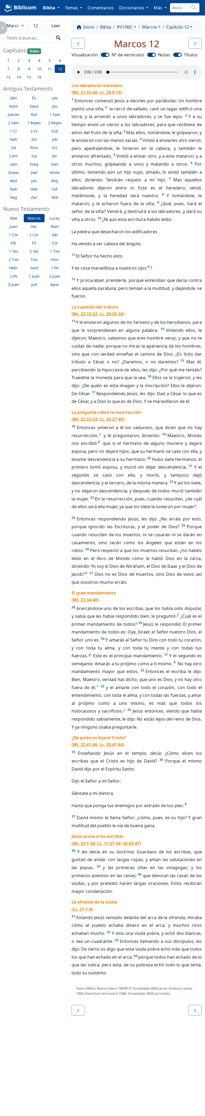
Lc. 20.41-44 (111, 744)
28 (73, 607)
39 (98, 866)
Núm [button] (13, 106)
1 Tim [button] (55, 251)
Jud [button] (34, 284)
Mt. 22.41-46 (85, 744)
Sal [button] (13, 147)
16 (149, 376)
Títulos (191, 55)
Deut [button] (34, 106)
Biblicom (24, 7)
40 (139, 874)
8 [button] (19, 68)
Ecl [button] (54, 147)
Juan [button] (14, 226)
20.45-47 (131, 843)
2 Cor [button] (34, 234)
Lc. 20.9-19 (110, 92)
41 (73, 916)
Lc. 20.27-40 (111, 419)
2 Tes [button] (34, 251)
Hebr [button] (13, 267)
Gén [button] (13, 97)
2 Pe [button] (13, 276)
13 (73, 321)
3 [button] (29, 60)
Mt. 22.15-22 (85, 314)
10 (99, 218)
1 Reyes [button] (34, 122)
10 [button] (39, 68)
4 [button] (39, 60)
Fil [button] (34, 243)
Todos (34, 51)
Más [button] (158, 8)
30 (103, 638)
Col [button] (55, 243)
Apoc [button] (54, 284)
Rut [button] (34, 114)
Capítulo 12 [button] (177, 27)
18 (73, 426)
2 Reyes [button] (55, 122)
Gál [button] (55, 234)
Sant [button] (34, 267)
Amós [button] (55, 172)
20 (149, 458)
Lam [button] (13, 164)
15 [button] (29, 77)
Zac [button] (34, 197)
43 (117, 940)
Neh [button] (13, 139)
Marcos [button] (34, 218)
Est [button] (34, 139)
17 (93, 392)
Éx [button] (34, 97)
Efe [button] (13, 243)
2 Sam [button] (13, 122)
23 (92, 497)
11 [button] (50, 68)
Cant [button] (13, 155)
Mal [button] (55, 197)
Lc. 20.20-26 (111, 314)
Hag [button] (13, 197)
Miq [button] (54, 180)
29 (140, 623)
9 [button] (29, 68)
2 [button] (19, 60)
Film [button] (54, 259)
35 (73, 752)
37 (73, 816)
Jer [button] (54, 155)
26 (87, 549)
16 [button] (39, 77)
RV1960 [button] (125, 27)
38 (73, 850)
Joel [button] (34, 172)
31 (166, 654)
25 (183, 525)
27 (91, 573)
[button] (78, 43)
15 (182, 360)
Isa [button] (34, 155)
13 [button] (8, 77)
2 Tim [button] (13, 259)
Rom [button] (55, 226)
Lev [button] (55, 97)
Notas (164, 55)
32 (142, 670)
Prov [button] (34, 147)
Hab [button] (34, 189)
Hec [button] (34, 226)
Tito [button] (34, 259)
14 (162, 329)
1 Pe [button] (54, 267)
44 (135, 956)
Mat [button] (13, 218)
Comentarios (101, 8)
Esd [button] (55, 131)
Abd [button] (13, 180)
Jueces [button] (13, 114)
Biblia (105, 27)
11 (73, 254)
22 (171, 481)
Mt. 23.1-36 (84, 843)
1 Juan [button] (34, 276)
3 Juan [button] (13, 284)
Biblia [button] (49, 8)
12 (73, 279)
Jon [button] (34, 180)
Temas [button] (72, 8)
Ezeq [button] (34, 164)
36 (161, 759)
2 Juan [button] (54, 276)
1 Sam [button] (54, 114)
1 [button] (8, 60)
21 (190, 466)
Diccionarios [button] (132, 8)
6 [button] (60, 60)
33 (102, 686)
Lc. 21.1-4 (82, 909)
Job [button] (55, 139)
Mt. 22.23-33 (85, 419)
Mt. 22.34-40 (85, 599)
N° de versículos (128, 55)
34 (129, 709)
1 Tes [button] (13, 251)
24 (73, 517)
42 (109, 932)
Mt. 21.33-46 (85, 92)
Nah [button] (13, 189)
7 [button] (8, 68)
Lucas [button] (55, 218)
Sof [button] (55, 189)
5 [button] (50, 60)
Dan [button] (54, 164)
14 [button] (19, 77)
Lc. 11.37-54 (109, 843)
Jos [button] (54, 106)
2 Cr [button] (34, 131)
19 (164, 434)
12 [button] (60, 68)
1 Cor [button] (13, 234)
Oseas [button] (13, 172)
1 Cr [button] (13, 131)
